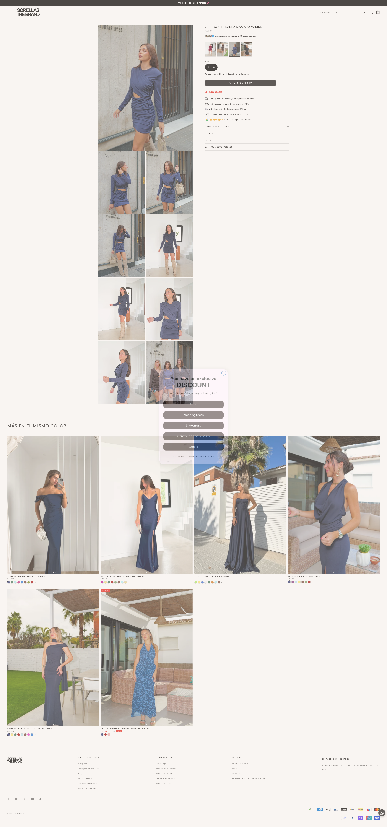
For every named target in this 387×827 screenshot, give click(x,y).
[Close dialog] (223, 370)
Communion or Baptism (193, 433)
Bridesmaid (193, 422)
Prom (193, 401)
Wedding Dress (193, 412)
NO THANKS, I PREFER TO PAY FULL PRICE (193, 453)
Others (193, 443)
